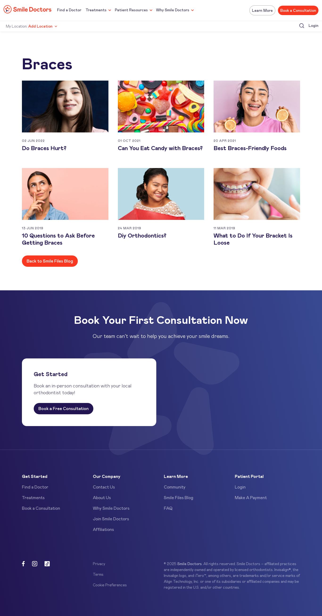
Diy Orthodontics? (142, 235)
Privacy (99, 563)
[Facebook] (23, 564)
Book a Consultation (298, 10)
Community (175, 486)
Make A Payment (251, 497)
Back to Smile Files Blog (50, 260)
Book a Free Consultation (63, 408)
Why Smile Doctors (172, 10)
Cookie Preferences (110, 585)
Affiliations (103, 529)
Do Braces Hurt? (44, 147)
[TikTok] (47, 564)
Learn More (262, 10)
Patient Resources (131, 10)
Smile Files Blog (178, 497)
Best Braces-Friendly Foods (250, 147)
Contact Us (104, 486)
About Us (102, 497)
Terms (98, 574)
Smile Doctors (189, 563)
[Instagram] (34, 564)
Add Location (40, 26)
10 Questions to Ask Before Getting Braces (58, 239)
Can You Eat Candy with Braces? (160, 147)
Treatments (96, 10)
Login (313, 25)
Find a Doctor (69, 10)
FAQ (168, 508)
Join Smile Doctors (111, 518)
